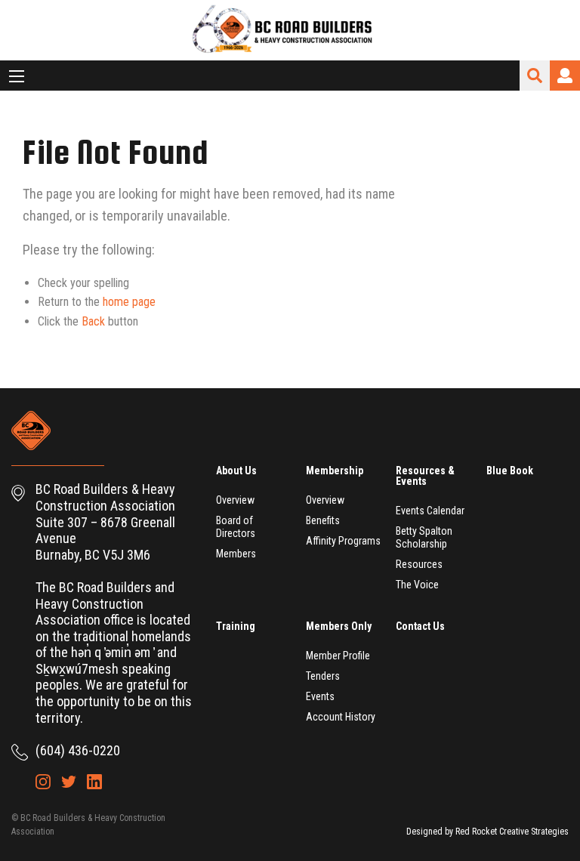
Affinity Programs (343, 541)
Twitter (68, 781)
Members (236, 554)
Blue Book (509, 470)
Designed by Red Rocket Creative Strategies (487, 831)
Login (565, 75)
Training (235, 626)
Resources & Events (425, 475)
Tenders (323, 676)
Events (320, 696)
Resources (419, 564)
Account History (340, 717)
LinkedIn (94, 781)
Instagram (43, 781)
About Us (236, 470)
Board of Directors (235, 526)
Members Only (339, 626)
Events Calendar (430, 511)
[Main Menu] (16, 76)
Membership (334, 470)
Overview (235, 500)
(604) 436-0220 (77, 750)
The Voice (417, 585)
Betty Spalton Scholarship (424, 537)
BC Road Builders (290, 30)
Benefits (323, 520)
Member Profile (338, 656)
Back (93, 321)
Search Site (535, 75)
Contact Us (420, 626)
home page (129, 302)
